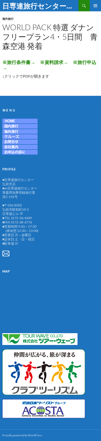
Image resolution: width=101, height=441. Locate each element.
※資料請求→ (54, 62)
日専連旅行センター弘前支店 (40, 5)
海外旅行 (8, 19)
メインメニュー (95, 5)
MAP (6, 271)
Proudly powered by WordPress (22, 435)
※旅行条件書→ (18, 62)
